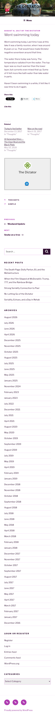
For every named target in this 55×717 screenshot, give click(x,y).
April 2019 (9, 467)
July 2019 (9, 455)
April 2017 (9, 600)
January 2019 (10, 478)
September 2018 (12, 502)
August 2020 (10, 426)
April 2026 (9, 334)
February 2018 (11, 542)
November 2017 (12, 559)
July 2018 (9, 513)
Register (8, 640)
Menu (29, 20)
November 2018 (12, 490)
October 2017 (11, 565)
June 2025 (9, 369)
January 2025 (11, 380)
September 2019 (12, 444)
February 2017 (11, 611)
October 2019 (11, 438)
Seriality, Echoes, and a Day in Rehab (22, 299)
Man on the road (35, 128)
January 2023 (11, 398)
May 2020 (9, 432)
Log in (7, 646)
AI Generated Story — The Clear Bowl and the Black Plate (14, 142)
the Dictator (27, 7)
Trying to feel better (13, 128)
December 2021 (12, 409)
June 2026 (9, 328)
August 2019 (10, 450)
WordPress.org (11, 663)
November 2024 (12, 386)
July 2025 (9, 363)
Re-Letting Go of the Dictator (18, 294)
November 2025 (12, 346)
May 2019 (9, 461)
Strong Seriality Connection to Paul (21, 288)
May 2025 (9, 375)
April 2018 (9, 530)
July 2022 (9, 404)
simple (12, 204)
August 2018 (10, 507)
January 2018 (10, 548)
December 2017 (12, 553)
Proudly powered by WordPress (18, 710)
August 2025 (10, 357)
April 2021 (9, 421)
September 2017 (12, 571)
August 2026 (10, 317)
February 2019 (11, 473)
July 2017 (8, 582)
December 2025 (12, 340)
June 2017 (9, 588)
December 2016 (12, 623)
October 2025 (11, 352)
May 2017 (9, 594)
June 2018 (9, 519)
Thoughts (14, 200)
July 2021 (8, 415)
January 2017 (10, 617)
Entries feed (10, 652)
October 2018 (11, 496)
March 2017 (10, 605)
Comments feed (12, 657)
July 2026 (9, 323)
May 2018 (9, 525)
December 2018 (12, 484)
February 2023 (11, 392)
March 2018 (10, 536)
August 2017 (10, 577)
